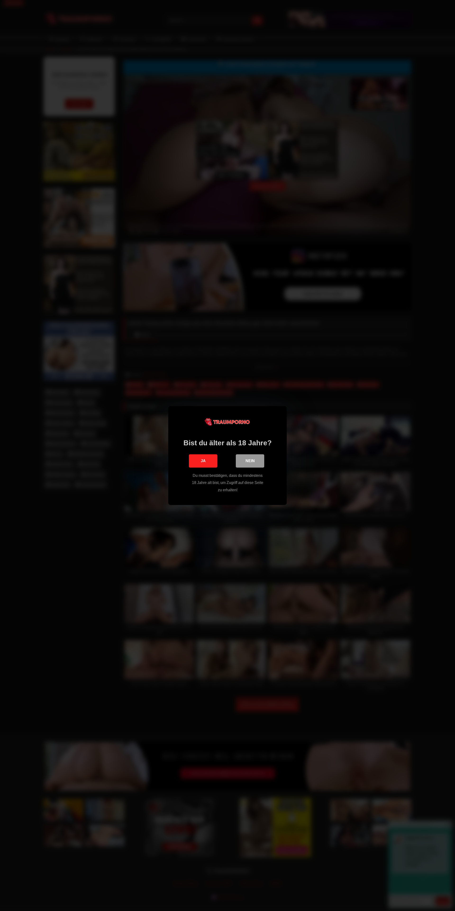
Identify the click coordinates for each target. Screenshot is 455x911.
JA (203, 461)
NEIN (250, 461)
